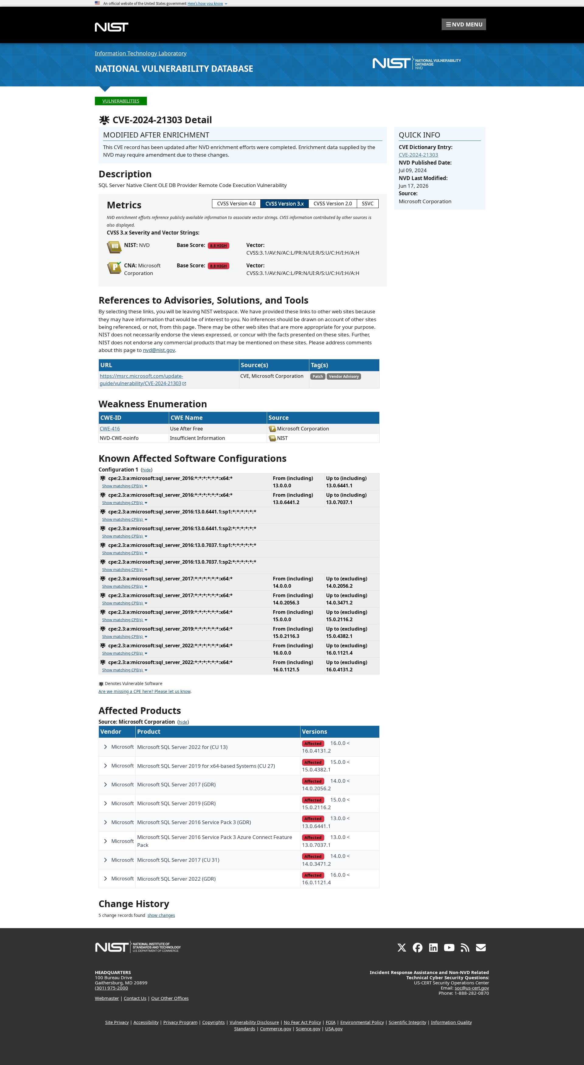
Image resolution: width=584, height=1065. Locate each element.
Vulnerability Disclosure (254, 1022)
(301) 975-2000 (111, 988)
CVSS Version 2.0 (333, 203)
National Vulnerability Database (174, 68)
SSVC (368, 203)
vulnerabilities (121, 101)
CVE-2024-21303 (418, 154)
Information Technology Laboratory (140, 53)
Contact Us (135, 998)
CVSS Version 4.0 (236, 203)
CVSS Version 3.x (285, 203)
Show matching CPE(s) (123, 486)
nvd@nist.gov (159, 349)
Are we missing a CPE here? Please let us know (144, 691)
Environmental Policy (362, 1022)
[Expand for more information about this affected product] (105, 747)
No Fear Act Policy (302, 1022)
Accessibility (146, 1022)
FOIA (330, 1022)
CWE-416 (110, 428)
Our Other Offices (170, 998)
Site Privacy (117, 1022)
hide (146, 470)
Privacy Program (180, 1022)
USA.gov (333, 1029)
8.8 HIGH (218, 245)
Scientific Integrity (407, 1022)
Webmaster (107, 998)
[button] (464, 24)
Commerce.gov (275, 1029)
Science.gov (308, 1029)
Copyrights (213, 1022)
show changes (161, 915)
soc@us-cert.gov (472, 988)
